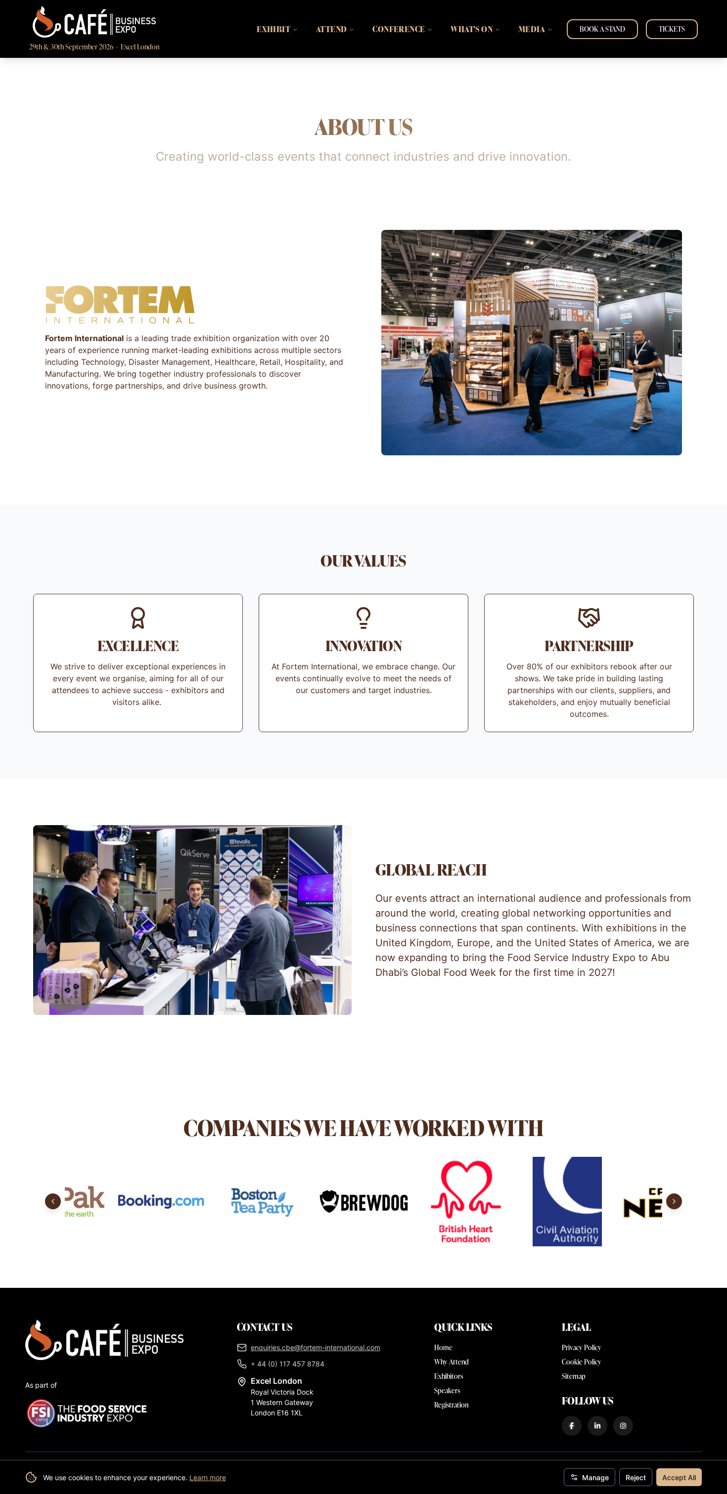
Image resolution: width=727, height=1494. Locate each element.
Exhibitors (448, 1376)
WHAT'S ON (472, 29)
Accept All (679, 1477)
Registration (451, 1404)
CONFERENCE (398, 29)
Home (443, 1347)
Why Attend (451, 1361)
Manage (595, 1477)
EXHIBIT (273, 29)
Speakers (447, 1390)
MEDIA (531, 29)
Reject (636, 1477)
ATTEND (331, 29)
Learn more (207, 1477)
